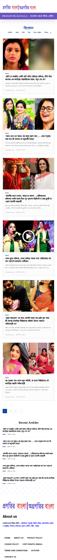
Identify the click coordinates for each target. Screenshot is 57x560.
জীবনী (23, 32)
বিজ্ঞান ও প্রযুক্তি (37, 32)
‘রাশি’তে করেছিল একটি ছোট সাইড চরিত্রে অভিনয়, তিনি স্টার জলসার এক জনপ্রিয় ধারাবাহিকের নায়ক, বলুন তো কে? (28, 78)
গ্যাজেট (17, 32)
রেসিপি (28, 526)
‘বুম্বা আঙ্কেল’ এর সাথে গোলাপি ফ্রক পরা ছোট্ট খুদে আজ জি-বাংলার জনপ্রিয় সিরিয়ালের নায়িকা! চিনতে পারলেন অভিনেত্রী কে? (27, 321)
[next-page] (21, 411)
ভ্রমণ (23, 526)
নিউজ (29, 32)
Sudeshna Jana (9, 90)
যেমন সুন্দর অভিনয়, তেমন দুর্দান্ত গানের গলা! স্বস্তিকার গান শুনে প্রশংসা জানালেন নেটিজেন (28, 260)
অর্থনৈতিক (10, 32)
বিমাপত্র (46, 32)
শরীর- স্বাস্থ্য (35, 526)
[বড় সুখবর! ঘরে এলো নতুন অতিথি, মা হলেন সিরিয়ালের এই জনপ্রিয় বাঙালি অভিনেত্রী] (28, 358)
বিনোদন (7, 73)
